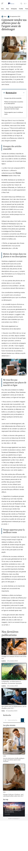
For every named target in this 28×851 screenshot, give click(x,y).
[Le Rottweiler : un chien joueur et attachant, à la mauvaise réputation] (14, 671)
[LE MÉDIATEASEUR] (11, 3)
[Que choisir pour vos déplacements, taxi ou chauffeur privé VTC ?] (14, 696)
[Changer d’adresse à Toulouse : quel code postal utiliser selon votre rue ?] (14, 777)
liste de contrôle (19, 209)
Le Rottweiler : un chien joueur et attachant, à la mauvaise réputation (12, 682)
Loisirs (4, 661)
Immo (4, 792)
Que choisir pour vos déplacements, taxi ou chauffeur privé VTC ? (14, 707)
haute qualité (15, 271)
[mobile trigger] (3, 3)
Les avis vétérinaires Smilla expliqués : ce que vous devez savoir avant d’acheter (14, 759)
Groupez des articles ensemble (12, 98)
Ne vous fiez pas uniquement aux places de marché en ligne (13, 108)
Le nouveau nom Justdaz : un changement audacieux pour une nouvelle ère (13, 810)
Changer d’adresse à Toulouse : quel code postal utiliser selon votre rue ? (13, 795)
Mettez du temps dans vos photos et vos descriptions (13, 102)
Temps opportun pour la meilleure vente (13, 113)
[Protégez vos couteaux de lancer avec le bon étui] (14, 646)
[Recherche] (21, 3)
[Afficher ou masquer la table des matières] (20, 93)
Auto (3, 711)
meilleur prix (6, 128)
